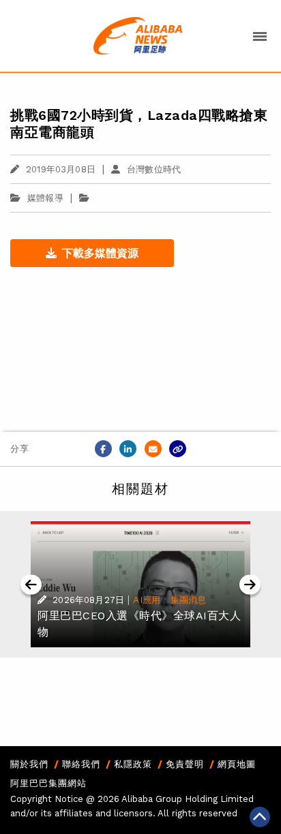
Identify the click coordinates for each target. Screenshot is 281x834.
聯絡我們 (81, 764)
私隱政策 (133, 764)
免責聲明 (185, 764)
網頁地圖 (237, 764)
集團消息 (189, 600)
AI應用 (146, 600)
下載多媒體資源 (100, 253)
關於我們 (29, 764)
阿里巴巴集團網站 (48, 783)
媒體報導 (45, 198)
